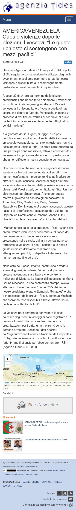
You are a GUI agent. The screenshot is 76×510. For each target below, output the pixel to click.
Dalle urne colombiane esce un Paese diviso (46, 439)
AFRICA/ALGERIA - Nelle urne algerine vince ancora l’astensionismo (46, 424)
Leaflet (6, 382)
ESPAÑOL (46, 482)
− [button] (7, 364)
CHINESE (18, 486)
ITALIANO (26, 482)
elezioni (68, 62)
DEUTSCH (7, 486)
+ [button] (7, 359)
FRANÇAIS (57, 482)
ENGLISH (36, 482)
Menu (7, 19)
